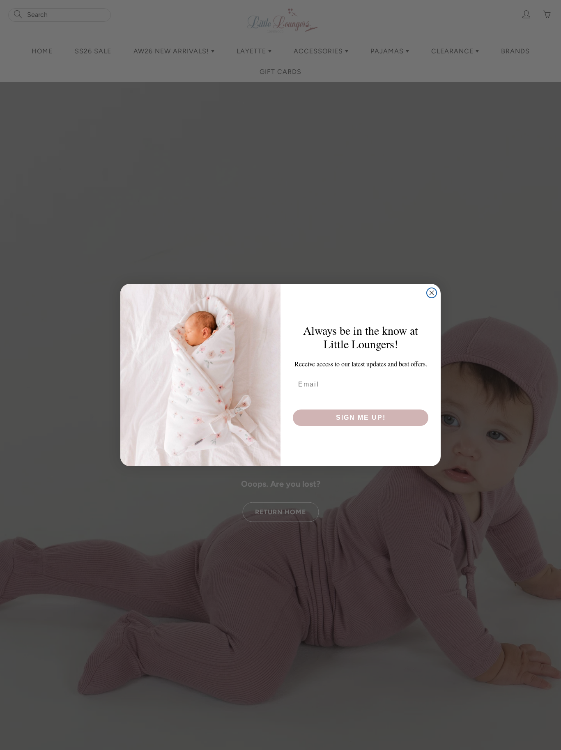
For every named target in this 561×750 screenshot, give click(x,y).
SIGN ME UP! (361, 417)
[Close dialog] (432, 293)
